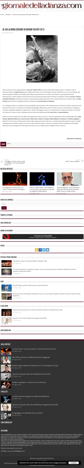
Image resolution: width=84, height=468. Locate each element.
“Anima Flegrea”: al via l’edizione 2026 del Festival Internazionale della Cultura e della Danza (68, 189)
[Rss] (36, 250)
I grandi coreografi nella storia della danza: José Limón (31, 374)
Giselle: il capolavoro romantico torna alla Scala (29, 382)
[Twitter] (43, 250)
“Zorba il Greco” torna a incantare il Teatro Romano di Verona (34, 349)
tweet (8, 143)
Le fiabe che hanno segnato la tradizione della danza (30, 396)
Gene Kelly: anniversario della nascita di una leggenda (31, 357)
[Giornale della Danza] (42, 5)
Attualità (8, 14)
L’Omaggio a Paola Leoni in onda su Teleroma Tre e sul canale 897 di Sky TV (15, 162)
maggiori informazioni (60, 462)
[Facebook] (40, 250)
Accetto (73, 463)
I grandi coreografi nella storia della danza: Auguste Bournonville (35, 405)
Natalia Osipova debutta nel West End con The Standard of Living (35, 366)
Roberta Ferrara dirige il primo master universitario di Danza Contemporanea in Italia (38, 310)
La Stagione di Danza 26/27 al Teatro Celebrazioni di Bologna (13, 188)
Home (2, 14)
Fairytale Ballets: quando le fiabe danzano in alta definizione (30, 285)
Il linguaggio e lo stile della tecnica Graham (27, 413)
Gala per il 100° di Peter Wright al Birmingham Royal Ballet (30, 318)
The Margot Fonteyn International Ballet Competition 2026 (30, 261)
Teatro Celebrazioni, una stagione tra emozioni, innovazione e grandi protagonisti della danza (42, 189)
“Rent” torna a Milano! (72, 160)
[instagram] (47, 250)
